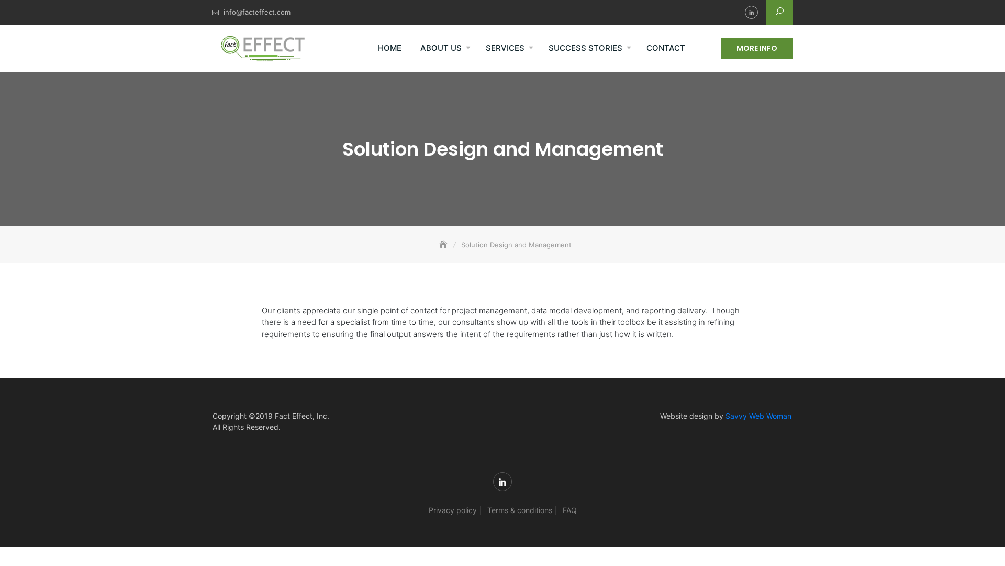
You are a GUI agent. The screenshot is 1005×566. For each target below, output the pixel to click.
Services (505, 48)
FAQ (570, 510)
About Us (441, 48)
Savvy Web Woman (758, 415)
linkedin (751, 12)
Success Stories (585, 48)
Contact (665, 48)
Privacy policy (453, 510)
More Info (756, 48)
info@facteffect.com (257, 12)
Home (389, 48)
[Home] (444, 245)
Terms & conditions (519, 510)
